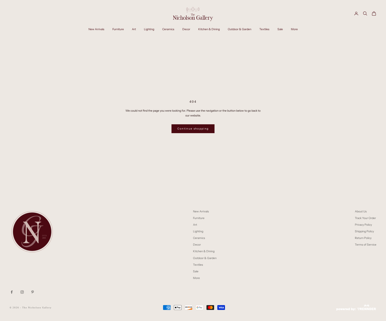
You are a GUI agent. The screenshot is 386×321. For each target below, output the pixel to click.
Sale (280, 29)
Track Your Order (365, 218)
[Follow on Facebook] (12, 292)
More (294, 29)
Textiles (264, 29)
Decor (186, 29)
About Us (361, 211)
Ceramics (168, 29)
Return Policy (363, 238)
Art (134, 29)
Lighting (149, 29)
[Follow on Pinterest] (33, 292)
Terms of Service (365, 244)
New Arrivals (96, 29)
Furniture (118, 29)
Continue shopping (193, 128)
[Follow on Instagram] (22, 292)
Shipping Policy (364, 231)
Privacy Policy (363, 224)
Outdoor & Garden (239, 29)
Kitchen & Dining (209, 29)
